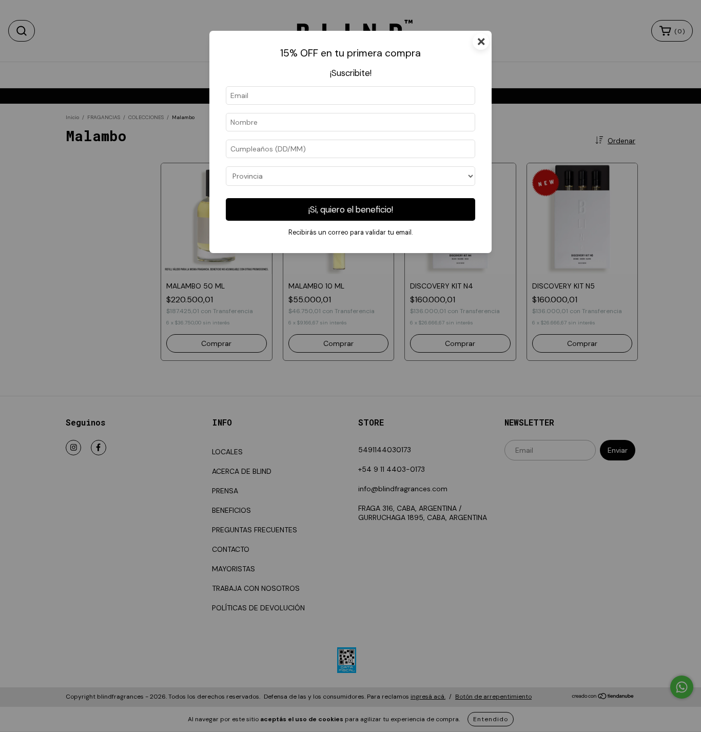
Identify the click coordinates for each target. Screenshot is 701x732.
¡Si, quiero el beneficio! (350, 209)
